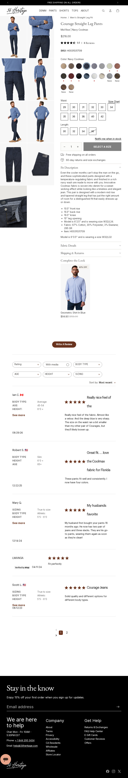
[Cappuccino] (117, 66)
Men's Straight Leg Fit (81, 17)
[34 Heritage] (17, 10)
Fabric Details (68, 245)
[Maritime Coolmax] (79, 76)
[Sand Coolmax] (63, 66)
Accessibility (52, 738)
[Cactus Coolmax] (117, 76)
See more (18, 415)
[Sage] (109, 66)
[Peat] (63, 76)
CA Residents (53, 742)
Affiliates (50, 750)
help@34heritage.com (25, 745)
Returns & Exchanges (96, 727)
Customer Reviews (94, 738)
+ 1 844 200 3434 (24, 740)
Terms (49, 731)
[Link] (62, 154)
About (49, 727)
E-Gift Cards (91, 735)
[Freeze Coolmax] (109, 76)
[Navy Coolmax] (87, 66)
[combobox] (26, 365)
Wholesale (52, 746)
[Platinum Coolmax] (102, 66)
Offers (87, 742)
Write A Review (64, 344)
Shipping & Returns (72, 253)
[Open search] (103, 10)
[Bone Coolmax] (102, 76)
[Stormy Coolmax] (94, 66)
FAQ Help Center (93, 731)
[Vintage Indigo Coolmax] (87, 76)
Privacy (50, 735)
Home (64, 17)
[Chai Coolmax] (63, 87)
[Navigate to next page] (64, 635)
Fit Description (69, 167)
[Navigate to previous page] (64, 630)
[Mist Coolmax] (94, 76)
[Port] (71, 76)
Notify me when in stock (108, 138)
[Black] (79, 66)
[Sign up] (118, 707)
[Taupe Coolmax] (71, 66)
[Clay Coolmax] (71, 87)
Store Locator (53, 754)
